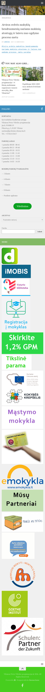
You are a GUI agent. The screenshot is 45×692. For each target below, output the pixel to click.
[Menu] (42, 3)
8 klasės (7, 190)
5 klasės (7, 173)
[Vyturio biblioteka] (16, 294)
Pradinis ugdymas (11, 195)
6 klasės (7, 179)
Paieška (4, 228)
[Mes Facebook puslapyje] (41, 108)
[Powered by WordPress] (15, 680)
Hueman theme (34, 680)
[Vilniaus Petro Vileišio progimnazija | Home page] (4, 3)
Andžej (7, 42)
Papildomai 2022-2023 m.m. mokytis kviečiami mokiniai (31, 86)
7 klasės (7, 184)
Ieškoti (40, 232)
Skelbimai (6, 18)
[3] (22, 589)
